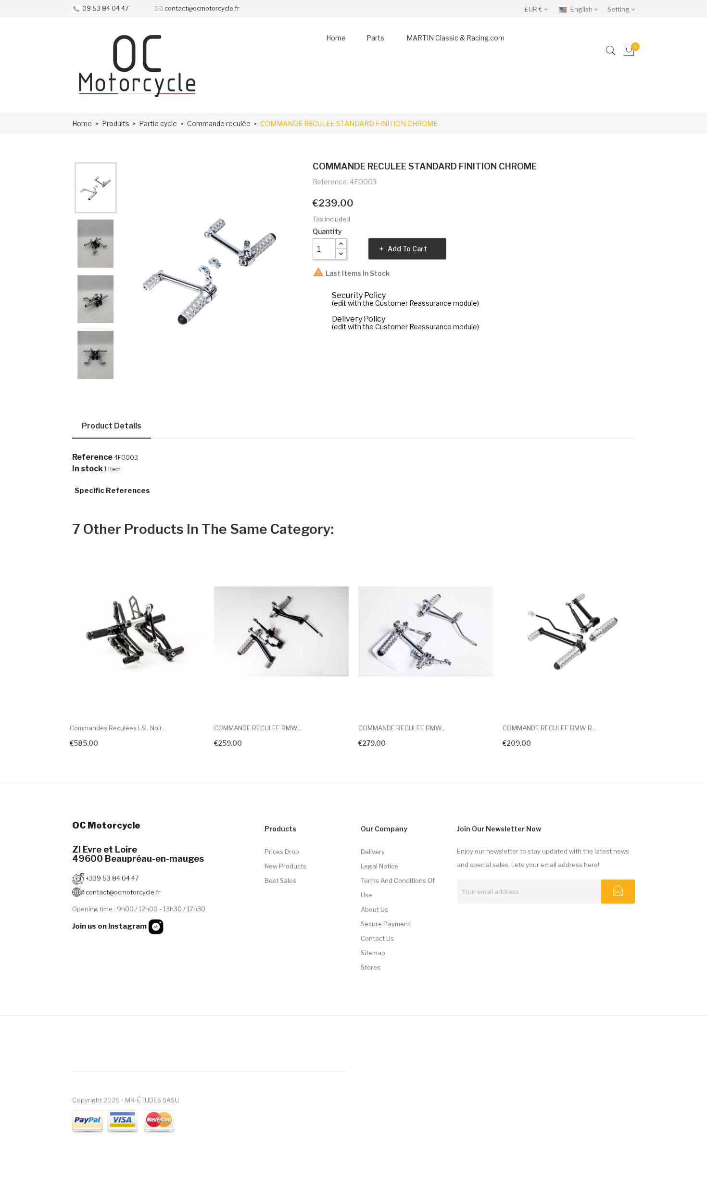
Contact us (377, 938)
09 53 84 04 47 (105, 8)
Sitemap (373, 953)
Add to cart (407, 249)
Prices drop (282, 851)
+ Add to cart (237, 741)
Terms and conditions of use (398, 888)
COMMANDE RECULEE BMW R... (549, 728)
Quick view (189, 697)
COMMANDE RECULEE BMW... (258, 728)
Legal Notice (379, 866)
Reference (92, 457)
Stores (370, 967)
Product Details (111, 425)
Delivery (373, 851)
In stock (87, 469)
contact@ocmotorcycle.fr (202, 8)
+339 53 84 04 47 (111, 878)
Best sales (280, 880)
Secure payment (385, 924)
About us (374, 909)
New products (285, 866)
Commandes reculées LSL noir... (118, 728)
